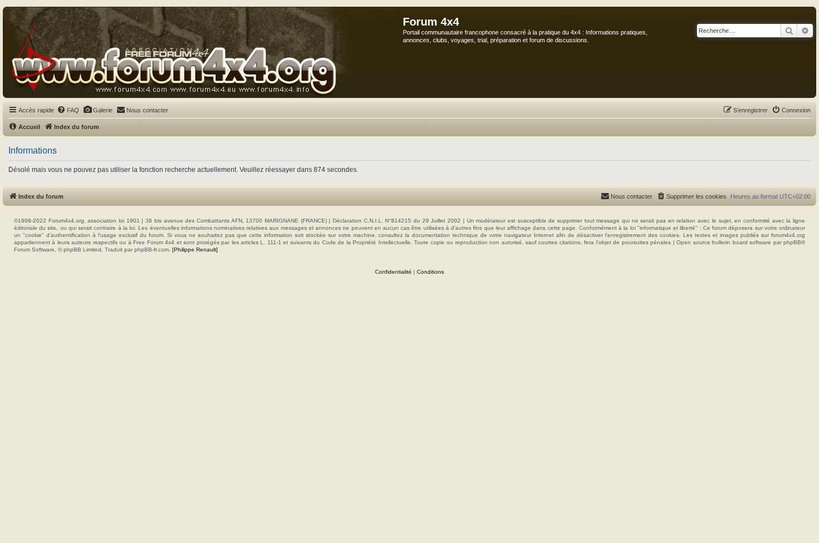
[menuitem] (68, 110)
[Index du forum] (203, 52)
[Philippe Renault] (195, 249)
